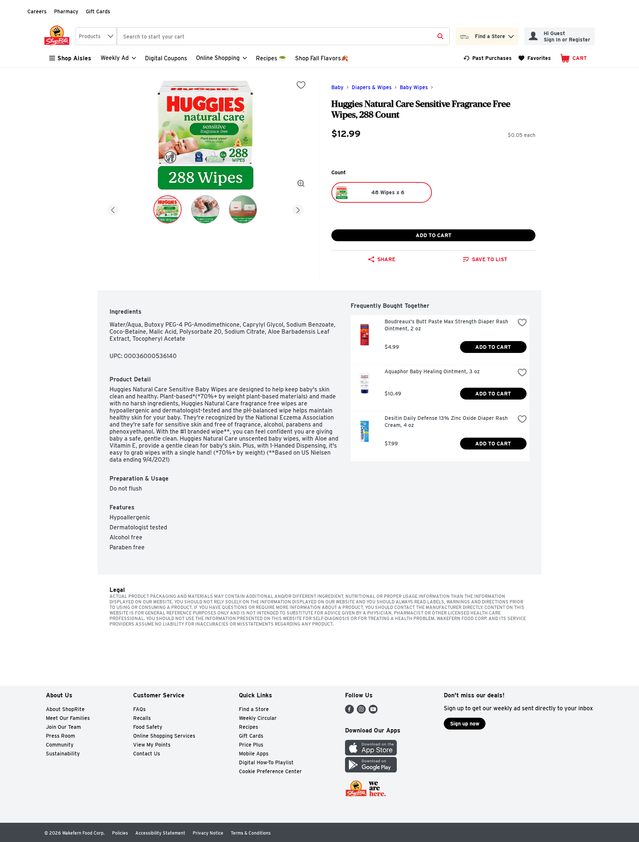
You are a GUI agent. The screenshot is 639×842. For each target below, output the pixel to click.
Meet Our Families (68, 718)
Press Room (60, 736)
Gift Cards (98, 11)
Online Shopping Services (164, 736)
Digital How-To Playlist (266, 762)
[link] (487, 58)
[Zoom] (301, 183)
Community (60, 745)
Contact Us (146, 754)
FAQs (139, 709)
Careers (37, 11)
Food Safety (147, 727)
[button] (511, 35)
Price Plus (251, 745)
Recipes (248, 727)
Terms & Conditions (251, 833)
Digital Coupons (166, 58)
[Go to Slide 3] (242, 209)
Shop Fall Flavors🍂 (321, 58)
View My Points (151, 745)
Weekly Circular (258, 718)
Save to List (489, 259)
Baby (337, 87)
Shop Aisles (74, 58)
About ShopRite (65, 709)
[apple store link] (371, 753)
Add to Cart (434, 235)
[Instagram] (361, 711)
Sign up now (464, 724)
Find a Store (254, 709)
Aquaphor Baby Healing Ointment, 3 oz (432, 371)
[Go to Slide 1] (167, 209)
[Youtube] (373, 711)
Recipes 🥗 (271, 58)
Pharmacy (66, 11)
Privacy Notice (208, 833)
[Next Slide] (298, 209)
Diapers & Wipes (372, 87)
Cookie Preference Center (270, 771)
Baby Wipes (414, 87)
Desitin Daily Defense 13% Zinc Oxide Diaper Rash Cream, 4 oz (447, 421)
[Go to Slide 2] (205, 209)
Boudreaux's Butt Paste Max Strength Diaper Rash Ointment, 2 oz (447, 325)
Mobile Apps (253, 754)
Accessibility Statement (160, 833)
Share (386, 259)
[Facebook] (349, 711)
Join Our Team (63, 727)
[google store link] (371, 770)
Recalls (142, 718)
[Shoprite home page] (58, 36)
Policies (120, 833)
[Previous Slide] (113, 209)
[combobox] (96, 36)
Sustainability (63, 754)
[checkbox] (301, 85)
